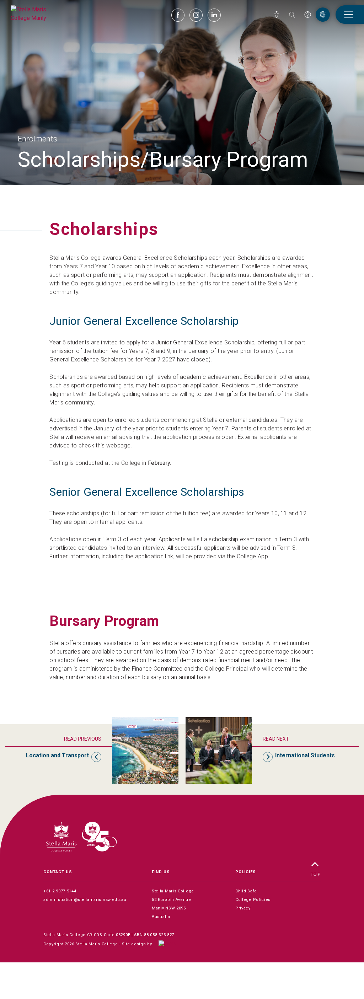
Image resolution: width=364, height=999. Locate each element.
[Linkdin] (214, 15)
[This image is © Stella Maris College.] (81, 837)
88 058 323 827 (159, 935)
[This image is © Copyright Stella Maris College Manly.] (34, 13)
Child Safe (246, 891)
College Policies (253, 899)
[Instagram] (196, 16)
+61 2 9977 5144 (59, 891)
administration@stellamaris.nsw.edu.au (85, 899)
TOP (316, 874)
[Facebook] (178, 16)
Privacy (243, 908)
